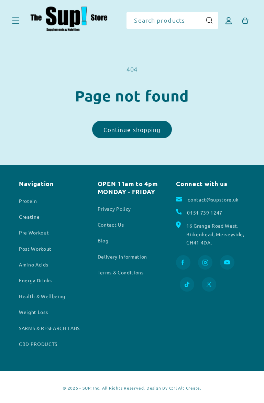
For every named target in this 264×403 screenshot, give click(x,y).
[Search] (209, 20)
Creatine (29, 217)
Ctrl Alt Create (184, 388)
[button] (16, 20)
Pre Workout (34, 232)
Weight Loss (33, 312)
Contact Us (111, 224)
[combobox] (172, 20)
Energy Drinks (35, 280)
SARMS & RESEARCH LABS (49, 328)
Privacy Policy (114, 209)
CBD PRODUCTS (38, 344)
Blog (103, 240)
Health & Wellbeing (42, 296)
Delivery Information (122, 256)
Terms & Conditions (121, 272)
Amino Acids (33, 264)
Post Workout (35, 249)
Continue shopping (132, 129)
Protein (28, 201)
